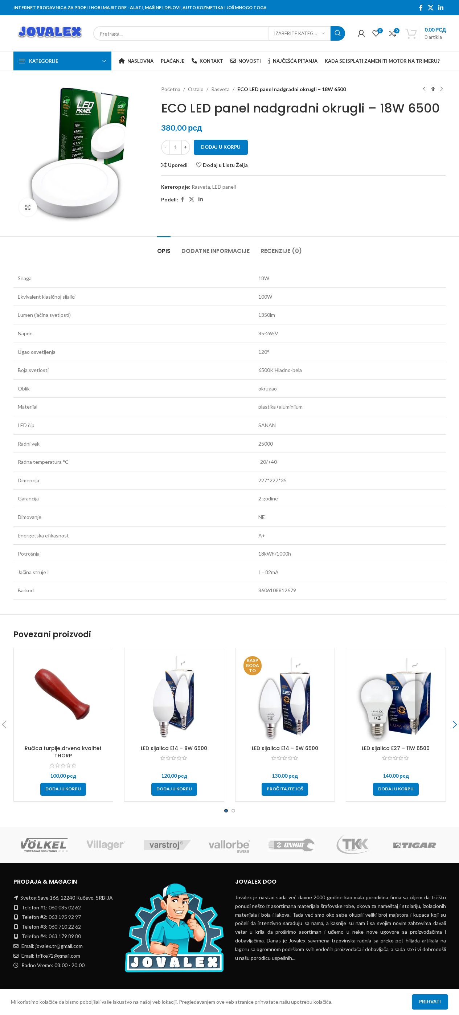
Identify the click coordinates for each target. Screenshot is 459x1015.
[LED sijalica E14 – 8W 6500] (174, 698)
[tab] (164, 247)
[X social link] (430, 7)
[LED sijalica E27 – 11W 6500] (396, 698)
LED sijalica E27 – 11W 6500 (396, 748)
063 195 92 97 (65, 917)
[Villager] (106, 845)
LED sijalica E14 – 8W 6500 (174, 748)
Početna (170, 89)
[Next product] (441, 89)
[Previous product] (424, 89)
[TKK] (353, 845)
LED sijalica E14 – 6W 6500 (285, 748)
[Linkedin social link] (441, 7)
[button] (63, 789)
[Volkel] (44, 845)
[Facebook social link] (421, 7)
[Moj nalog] (361, 33)
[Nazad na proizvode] (433, 89)
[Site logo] (49, 33)
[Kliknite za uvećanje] (28, 207)
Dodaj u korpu (221, 147)
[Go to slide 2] (233, 811)
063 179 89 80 (65, 936)
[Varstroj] (167, 845)
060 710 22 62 (65, 927)
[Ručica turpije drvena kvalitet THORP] (63, 698)
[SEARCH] (338, 33)
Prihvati (430, 1001)
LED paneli (224, 187)
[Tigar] (415, 845)
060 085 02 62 (65, 907)
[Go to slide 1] (226, 811)
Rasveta (220, 89)
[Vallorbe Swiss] (229, 845)
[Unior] (291, 845)
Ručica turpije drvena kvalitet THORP (63, 752)
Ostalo (196, 89)
